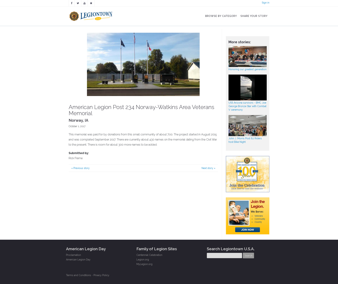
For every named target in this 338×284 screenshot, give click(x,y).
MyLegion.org (144, 264)
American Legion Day (78, 259)
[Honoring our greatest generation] (248, 56)
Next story (208, 168)
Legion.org (142, 259)
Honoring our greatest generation (248, 69)
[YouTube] (84, 3)
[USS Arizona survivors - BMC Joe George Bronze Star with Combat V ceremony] (248, 87)
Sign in (265, 2)
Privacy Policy (101, 275)
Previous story (80, 168)
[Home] (91, 15)
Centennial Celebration (149, 255)
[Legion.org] (91, 3)
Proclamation (73, 255)
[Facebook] (71, 3)
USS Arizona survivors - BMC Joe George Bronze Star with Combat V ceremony (247, 106)
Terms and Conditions (78, 275)
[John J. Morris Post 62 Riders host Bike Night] (248, 125)
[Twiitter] (78, 3)
